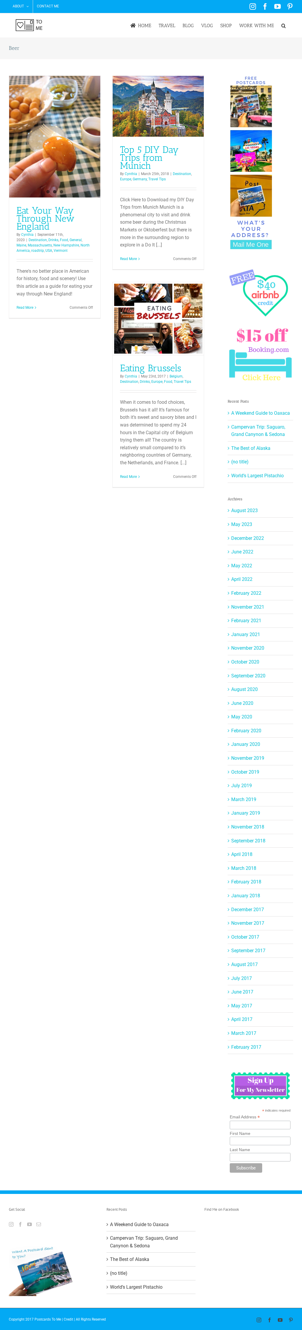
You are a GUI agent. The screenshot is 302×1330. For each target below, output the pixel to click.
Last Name (240, 1149)
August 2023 (244, 510)
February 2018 (246, 882)
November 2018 (247, 827)
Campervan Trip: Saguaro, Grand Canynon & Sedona (144, 1242)
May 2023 (241, 524)
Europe (125, 179)
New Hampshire (66, 245)
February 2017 (246, 1047)
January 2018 (245, 895)
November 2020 (247, 648)
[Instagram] (11, 1224)
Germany (140, 179)
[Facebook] (20, 1224)
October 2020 (245, 662)
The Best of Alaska (250, 448)
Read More (25, 307)
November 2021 (247, 607)
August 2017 (244, 964)
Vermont (61, 251)
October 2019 (245, 772)
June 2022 (242, 552)
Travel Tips (157, 179)
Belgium (176, 376)
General (76, 240)
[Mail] (38, 1224)
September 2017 (248, 950)
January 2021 (245, 634)
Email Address (245, 1117)
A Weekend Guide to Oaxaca (260, 413)
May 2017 (241, 1006)
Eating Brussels (150, 368)
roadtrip (37, 251)
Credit (68, 1319)
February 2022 (246, 593)
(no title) (240, 462)
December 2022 (247, 538)
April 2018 (241, 854)
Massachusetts (40, 245)
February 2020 (246, 730)
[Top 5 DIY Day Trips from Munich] (158, 106)
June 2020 (242, 703)
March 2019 (243, 799)
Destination (38, 240)
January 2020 (245, 744)
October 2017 (245, 937)
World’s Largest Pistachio (257, 475)
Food (64, 240)
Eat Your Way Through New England (46, 218)
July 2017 (241, 978)
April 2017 (241, 1019)
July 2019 (241, 785)
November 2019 (247, 758)
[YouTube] (29, 1224)
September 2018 (248, 841)
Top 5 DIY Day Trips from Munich (149, 157)
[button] (283, 25)
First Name (240, 1133)
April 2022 (241, 579)
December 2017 (247, 909)
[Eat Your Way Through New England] (54, 136)
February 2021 (246, 620)
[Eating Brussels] (158, 318)
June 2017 (242, 992)
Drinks (53, 240)
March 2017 (243, 1033)
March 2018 (243, 868)
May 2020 (241, 717)
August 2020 (244, 689)
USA (48, 251)
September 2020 (248, 676)
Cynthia (27, 235)
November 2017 (247, 923)
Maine (21, 245)
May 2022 (241, 565)
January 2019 (245, 813)
